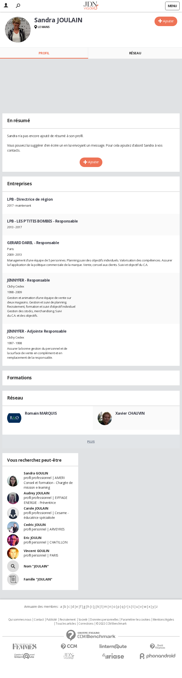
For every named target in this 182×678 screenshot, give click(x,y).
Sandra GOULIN (36, 473)
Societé (82, 619)
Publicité (51, 619)
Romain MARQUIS (41, 413)
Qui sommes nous (19, 619)
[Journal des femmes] (24, 647)
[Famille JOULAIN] (13, 579)
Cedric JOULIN (35, 524)
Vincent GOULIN (36, 550)
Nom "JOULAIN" (36, 566)
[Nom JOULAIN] (13, 566)
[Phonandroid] (157, 656)
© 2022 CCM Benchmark (111, 623)
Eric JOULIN (32, 537)
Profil (44, 53)
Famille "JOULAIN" (38, 579)
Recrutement (68, 619)
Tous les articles (66, 623)
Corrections (85, 623)
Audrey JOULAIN (36, 493)
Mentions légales (163, 619)
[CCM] (69, 647)
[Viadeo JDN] (69, 656)
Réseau (135, 53)
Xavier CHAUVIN (130, 413)
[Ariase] (113, 656)
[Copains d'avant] (24, 656)
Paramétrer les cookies (135, 619)
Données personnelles (104, 619)
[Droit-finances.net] (157, 647)
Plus (91, 441)
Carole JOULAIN (36, 508)
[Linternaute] (113, 646)
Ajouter (168, 21)
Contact (39, 619)
